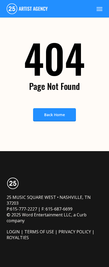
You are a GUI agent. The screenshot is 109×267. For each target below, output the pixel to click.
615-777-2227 (23, 209)
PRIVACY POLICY (74, 232)
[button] (99, 8)
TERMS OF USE (39, 232)
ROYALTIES (18, 237)
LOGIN (13, 232)
